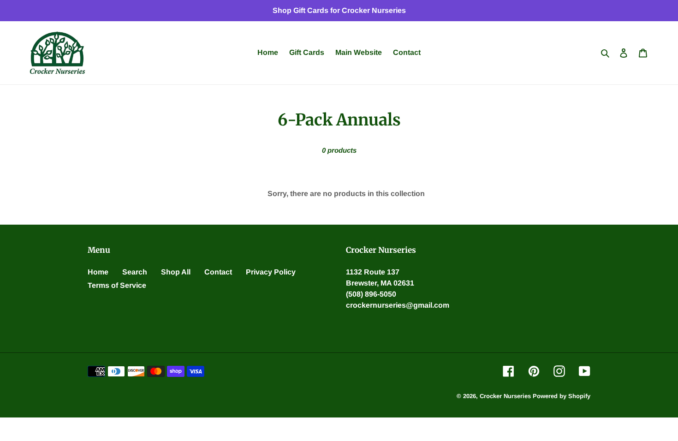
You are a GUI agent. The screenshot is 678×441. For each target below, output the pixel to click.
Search (134, 272)
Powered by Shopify (561, 396)
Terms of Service (117, 285)
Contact (218, 272)
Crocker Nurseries (505, 396)
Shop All (175, 272)
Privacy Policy (271, 272)
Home (98, 272)
